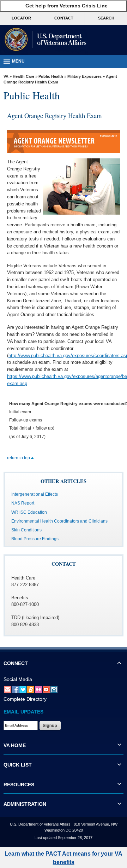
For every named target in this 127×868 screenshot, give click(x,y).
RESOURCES (19, 784)
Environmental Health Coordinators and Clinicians (59, 521)
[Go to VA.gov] (44, 40)
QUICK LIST (18, 765)
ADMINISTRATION (25, 804)
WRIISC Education (29, 512)
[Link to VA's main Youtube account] (46, 689)
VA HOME (15, 745)
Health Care (23, 76)
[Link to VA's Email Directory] (7, 689)
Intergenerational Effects (34, 494)
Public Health (50, 76)
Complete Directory (25, 699)
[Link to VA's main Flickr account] (38, 689)
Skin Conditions (26, 530)
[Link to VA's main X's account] (23, 689)
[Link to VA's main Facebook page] (15, 689)
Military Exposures (84, 76)
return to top (19, 457)
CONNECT (16, 663)
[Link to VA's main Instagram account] (54, 689)
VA (6, 76)
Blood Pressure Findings (35, 538)
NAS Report (22, 503)
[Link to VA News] (31, 689)
